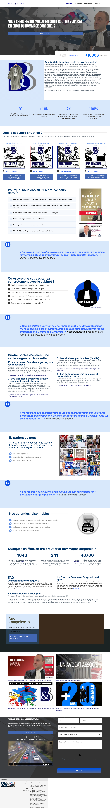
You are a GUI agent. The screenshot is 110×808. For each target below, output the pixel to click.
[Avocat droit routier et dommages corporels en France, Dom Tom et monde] (31, 694)
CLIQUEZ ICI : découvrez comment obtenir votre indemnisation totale (14, 177)
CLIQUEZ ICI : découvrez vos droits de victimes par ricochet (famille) (68, 177)
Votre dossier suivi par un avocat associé (68, 680)
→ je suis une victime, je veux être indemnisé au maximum (27, 375)
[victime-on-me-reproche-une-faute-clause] (41, 147)
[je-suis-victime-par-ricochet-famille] (69, 147)
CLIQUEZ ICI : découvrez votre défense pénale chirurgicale (96, 176)
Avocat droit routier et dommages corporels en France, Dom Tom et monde (31, 708)
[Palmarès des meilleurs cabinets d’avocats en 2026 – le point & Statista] (31, 666)
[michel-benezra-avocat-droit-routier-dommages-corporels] (80, 436)
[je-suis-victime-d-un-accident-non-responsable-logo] (14, 147)
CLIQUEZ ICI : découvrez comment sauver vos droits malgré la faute (41, 177)
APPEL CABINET (45, 33)
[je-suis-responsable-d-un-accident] (96, 147)
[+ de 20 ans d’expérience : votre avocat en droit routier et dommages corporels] (79, 694)
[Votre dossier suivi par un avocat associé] (79, 666)
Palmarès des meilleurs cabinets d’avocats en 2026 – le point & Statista (29, 680)
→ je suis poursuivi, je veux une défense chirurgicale (74, 385)
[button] (14, 171)
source (22, 562)
